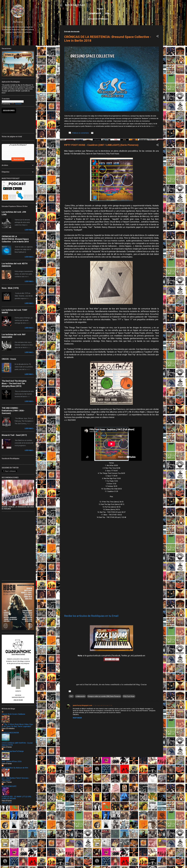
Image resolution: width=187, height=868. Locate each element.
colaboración (80, 696)
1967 (71, 696)
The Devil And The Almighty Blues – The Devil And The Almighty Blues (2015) (14, 383)
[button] (157, 36)
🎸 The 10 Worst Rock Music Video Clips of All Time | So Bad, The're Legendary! (17, 725)
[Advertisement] (111, 774)
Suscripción (18, 159)
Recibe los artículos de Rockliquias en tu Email (91, 615)
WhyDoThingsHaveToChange (13, 751)
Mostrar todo (7, 803)
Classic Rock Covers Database (13, 714)
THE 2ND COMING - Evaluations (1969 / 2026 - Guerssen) (13, 410)
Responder (77, 718)
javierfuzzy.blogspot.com (82, 705)
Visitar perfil (18, 36)
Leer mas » (29, 230)
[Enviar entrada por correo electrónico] (92, 134)
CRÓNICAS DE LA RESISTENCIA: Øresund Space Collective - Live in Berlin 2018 (15, 239)
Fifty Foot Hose (128, 696)
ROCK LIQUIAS (75, 5)
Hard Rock (95, 13)
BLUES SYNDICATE (9, 786)
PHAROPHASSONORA (10, 733)
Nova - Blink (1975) (10, 288)
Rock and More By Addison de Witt (15, 768)
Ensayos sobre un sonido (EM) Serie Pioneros (104, 696)
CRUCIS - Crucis (9, 359)
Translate (18, 104)
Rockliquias (18, 22)
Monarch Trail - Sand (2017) (14, 435)
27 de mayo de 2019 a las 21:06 (102, 705)
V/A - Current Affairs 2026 (12, 761)
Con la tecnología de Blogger (112, 852)
